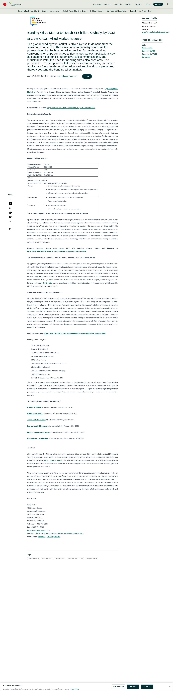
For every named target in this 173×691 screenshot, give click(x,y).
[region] (86, 687)
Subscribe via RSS (148, 51)
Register (158, 4)
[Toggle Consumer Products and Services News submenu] (48, 11)
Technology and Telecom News (141, 11)
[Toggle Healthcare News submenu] (104, 11)
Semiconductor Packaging (75, 558)
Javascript (146, 57)
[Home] (12, 4)
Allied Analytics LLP (67, 76)
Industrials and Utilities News (116, 11)
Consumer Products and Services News (32, 11)
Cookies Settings (118, 686)
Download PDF (147, 48)
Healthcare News (96, 11)
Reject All (133, 686)
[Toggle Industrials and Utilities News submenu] (128, 11)
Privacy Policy (74, 689)
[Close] (170, 686)
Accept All (147, 686)
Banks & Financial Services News (74, 11)
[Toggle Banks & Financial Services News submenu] (87, 11)
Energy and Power (33, 558)
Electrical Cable (60, 558)
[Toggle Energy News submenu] (61, 11)
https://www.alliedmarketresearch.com (155, 32)
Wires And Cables (47, 558)
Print (143, 45)
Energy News (54, 11)
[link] (97, 4)
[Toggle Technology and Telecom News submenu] (154, 11)
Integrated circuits (91, 558)
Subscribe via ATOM (149, 54)
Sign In (147, 4)
